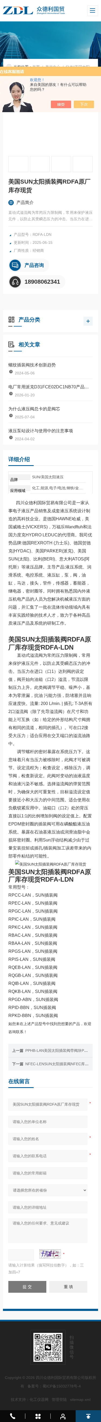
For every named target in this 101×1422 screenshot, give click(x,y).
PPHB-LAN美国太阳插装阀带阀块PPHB (58, 1050)
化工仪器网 (39, 1399)
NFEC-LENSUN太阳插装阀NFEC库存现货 (60, 1064)
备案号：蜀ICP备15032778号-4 (54, 1386)
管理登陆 (59, 1399)
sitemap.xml (80, 1399)
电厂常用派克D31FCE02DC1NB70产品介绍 (50, 387)
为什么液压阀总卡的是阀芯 (34, 409)
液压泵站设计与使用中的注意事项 (40, 431)
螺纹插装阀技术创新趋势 (32, 365)
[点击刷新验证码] (50, 1253)
